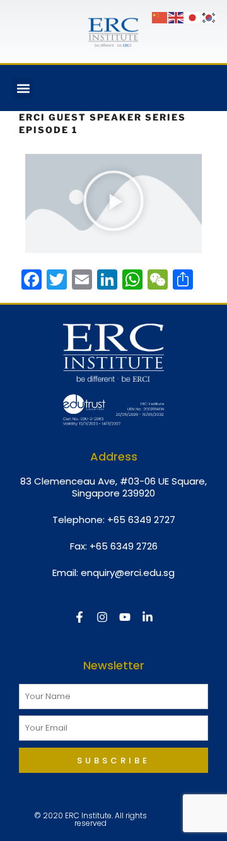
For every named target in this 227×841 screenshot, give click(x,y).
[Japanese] (193, 17)
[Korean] (209, 17)
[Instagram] (102, 617)
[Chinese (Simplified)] (160, 17)
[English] (176, 17)
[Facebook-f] (79, 617)
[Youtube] (125, 617)
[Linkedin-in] (147, 617)
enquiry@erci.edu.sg (128, 572)
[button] (23, 88)
